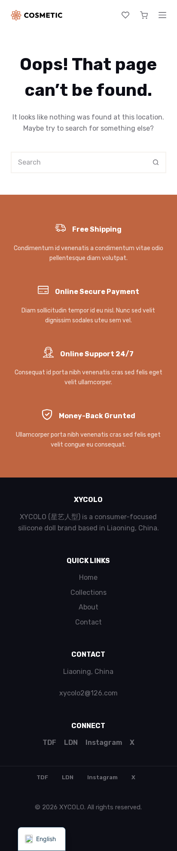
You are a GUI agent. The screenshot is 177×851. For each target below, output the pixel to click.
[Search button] (155, 162)
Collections (88, 592)
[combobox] (79, 162)
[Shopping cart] (144, 15)
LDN (71, 742)
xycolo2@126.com (88, 693)
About (88, 607)
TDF (49, 742)
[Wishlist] (125, 15)
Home (88, 577)
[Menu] (162, 15)
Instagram (103, 742)
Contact (88, 622)
